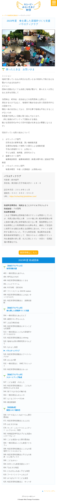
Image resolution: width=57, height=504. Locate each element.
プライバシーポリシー (28, 496)
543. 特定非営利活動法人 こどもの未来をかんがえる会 (17, 387)
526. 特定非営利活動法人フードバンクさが (17, 355)
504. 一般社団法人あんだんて (14, 315)
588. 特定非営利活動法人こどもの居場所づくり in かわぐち (17, 450)
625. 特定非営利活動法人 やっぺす (17, 482)
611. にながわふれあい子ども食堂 (16, 471)
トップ (4, 15)
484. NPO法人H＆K (11, 277)
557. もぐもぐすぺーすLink (13, 399)
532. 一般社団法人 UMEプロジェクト (17, 365)
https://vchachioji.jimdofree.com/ (23, 196)
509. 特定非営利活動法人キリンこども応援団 (17, 327)
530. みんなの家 (9, 360)
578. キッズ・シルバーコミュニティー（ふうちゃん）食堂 (17, 429)
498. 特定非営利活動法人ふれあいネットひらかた (17, 296)
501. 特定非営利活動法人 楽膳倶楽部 (17, 302)
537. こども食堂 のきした (14, 382)
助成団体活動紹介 (13, 15)
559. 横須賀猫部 (9, 402)
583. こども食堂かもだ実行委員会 (16, 439)
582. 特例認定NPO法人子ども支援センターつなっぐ (17, 435)
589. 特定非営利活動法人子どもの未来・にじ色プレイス (17, 456)
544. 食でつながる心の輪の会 (14, 391)
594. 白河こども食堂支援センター (16, 464)
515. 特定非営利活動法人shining (15, 338)
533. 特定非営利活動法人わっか (15, 369)
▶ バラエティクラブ (11, 351)
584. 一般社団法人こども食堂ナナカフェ (17, 444)
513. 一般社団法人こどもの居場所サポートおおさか (17, 333)
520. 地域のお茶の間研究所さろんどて (17, 342)
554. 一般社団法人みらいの (14, 395)
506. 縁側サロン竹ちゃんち (14, 319)
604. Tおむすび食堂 (11, 468)
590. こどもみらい (10, 460)
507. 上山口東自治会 (11, 323)
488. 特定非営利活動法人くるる (15, 280)
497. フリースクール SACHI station (17, 291)
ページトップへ (49, 491)
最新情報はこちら (28, 252)
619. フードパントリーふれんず (15, 475)
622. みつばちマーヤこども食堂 (15, 478)
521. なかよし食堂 (10, 347)
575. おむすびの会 (10, 424)
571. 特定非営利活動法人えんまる (16, 421)
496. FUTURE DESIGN (13, 288)
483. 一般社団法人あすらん (14, 273)
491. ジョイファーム (11, 284)
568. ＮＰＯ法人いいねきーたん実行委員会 (17, 416)
